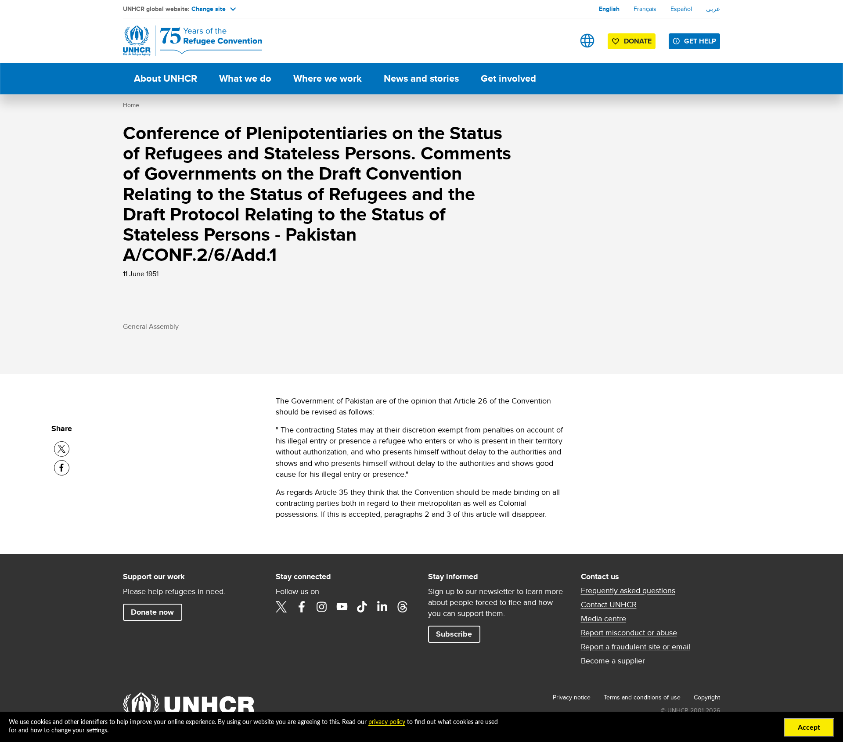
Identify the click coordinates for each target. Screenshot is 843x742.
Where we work (327, 78)
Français (645, 8)
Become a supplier (613, 661)
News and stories (421, 78)
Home (131, 105)
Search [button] (559, 40)
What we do (245, 78)
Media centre (603, 618)
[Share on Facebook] (61, 467)
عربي (713, 8)
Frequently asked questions (628, 590)
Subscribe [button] (454, 634)
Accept (809, 727)
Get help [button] (700, 41)
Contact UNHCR (609, 604)
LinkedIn (382, 606)
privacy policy (386, 722)
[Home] (184, 40)
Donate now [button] (152, 612)
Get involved (508, 78)
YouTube (342, 606)
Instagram (322, 606)
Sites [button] (587, 40)
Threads (402, 606)
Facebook (301, 606)
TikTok (362, 606)
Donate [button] (638, 41)
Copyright (707, 697)
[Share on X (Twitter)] (61, 449)
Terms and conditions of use (642, 697)
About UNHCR (165, 78)
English (609, 8)
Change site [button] (208, 8)
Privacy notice (572, 697)
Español (681, 8)
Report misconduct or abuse (629, 633)
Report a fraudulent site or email (635, 647)
